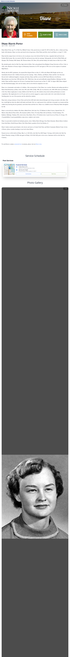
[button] (9, 168)
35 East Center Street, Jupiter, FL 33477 (27, 171)
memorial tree (18, 144)
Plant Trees (54, 173)
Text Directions (28, 173)
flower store (39, 144)
